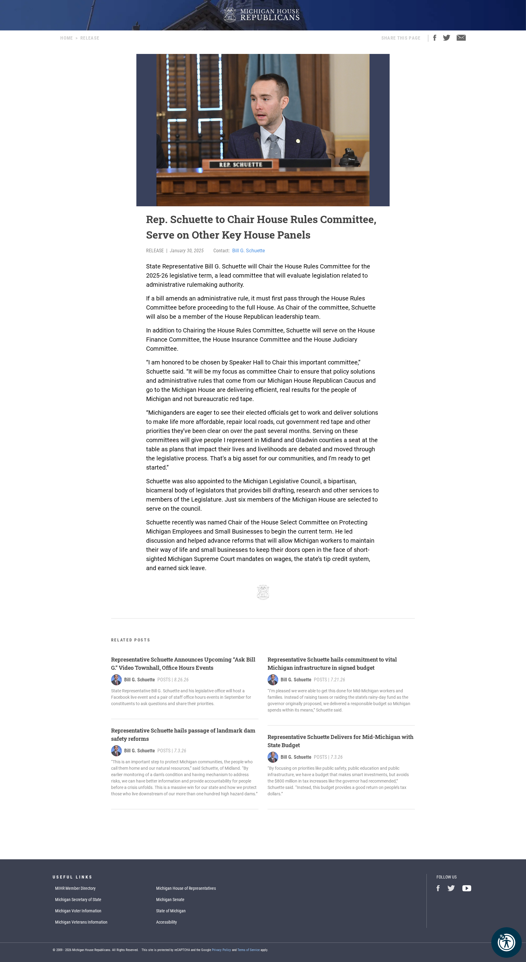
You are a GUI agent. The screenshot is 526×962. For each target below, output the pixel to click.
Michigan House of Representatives (186, 888)
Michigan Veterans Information (81, 922)
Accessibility (166, 922)
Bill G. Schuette (248, 251)
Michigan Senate (170, 899)
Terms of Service (248, 950)
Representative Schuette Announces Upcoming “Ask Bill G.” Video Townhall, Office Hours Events (183, 663)
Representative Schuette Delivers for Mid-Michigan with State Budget (340, 741)
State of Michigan (171, 910)
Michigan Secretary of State (78, 899)
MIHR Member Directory (75, 888)
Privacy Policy (221, 950)
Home (66, 38)
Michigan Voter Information (78, 910)
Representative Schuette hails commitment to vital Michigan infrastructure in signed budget (332, 663)
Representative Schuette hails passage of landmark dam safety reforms (183, 734)
